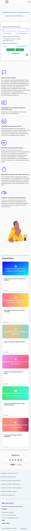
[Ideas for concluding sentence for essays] (15, 361)
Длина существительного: (10, 43)
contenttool (14, 528)
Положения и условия (7, 512)
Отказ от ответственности (9, 515)
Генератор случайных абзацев (9, 491)
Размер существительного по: (11, 36)
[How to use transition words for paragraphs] (15, 425)
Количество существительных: (11, 26)
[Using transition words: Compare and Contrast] (15, 268)
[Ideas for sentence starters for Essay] (15, 331)
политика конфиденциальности (10, 517)
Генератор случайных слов (8, 495)
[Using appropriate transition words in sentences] (15, 300)
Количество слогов (9, 39)
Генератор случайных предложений (10, 484)
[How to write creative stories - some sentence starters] (15, 393)
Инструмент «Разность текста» (9, 473)
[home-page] (7, 1)
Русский (24, 528)
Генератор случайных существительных (11, 487)
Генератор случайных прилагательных (11, 480)
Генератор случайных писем (8, 476)
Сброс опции (19, 49)
